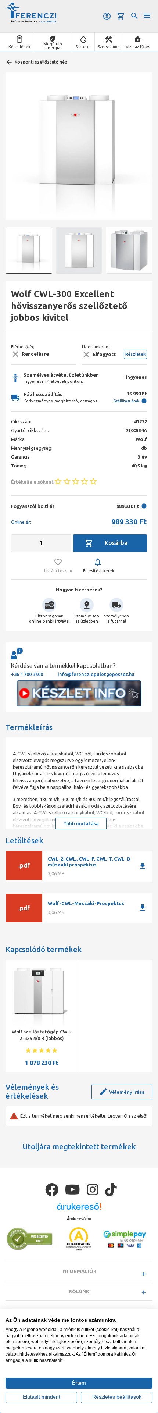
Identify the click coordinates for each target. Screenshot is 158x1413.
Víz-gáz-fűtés (138, 47)
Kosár (121, 16)
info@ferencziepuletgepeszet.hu (96, 674)
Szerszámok (109, 47)
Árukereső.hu (79, 1219)
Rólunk (79, 1291)
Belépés (107, 16)
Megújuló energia (52, 46)
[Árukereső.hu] (79, 1209)
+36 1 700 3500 (27, 674)
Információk (79, 1271)
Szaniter (83, 47)
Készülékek (19, 47)
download (142, 866)
